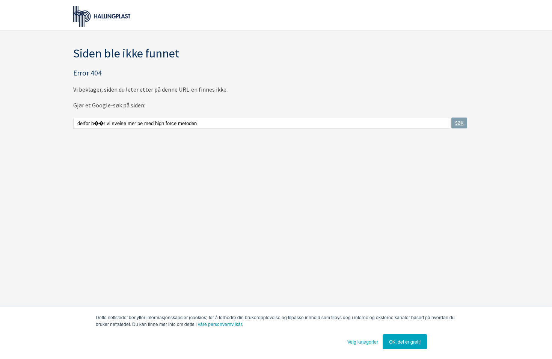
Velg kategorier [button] (362, 341)
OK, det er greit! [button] (405, 341)
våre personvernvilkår (220, 324)
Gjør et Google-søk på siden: (109, 105)
